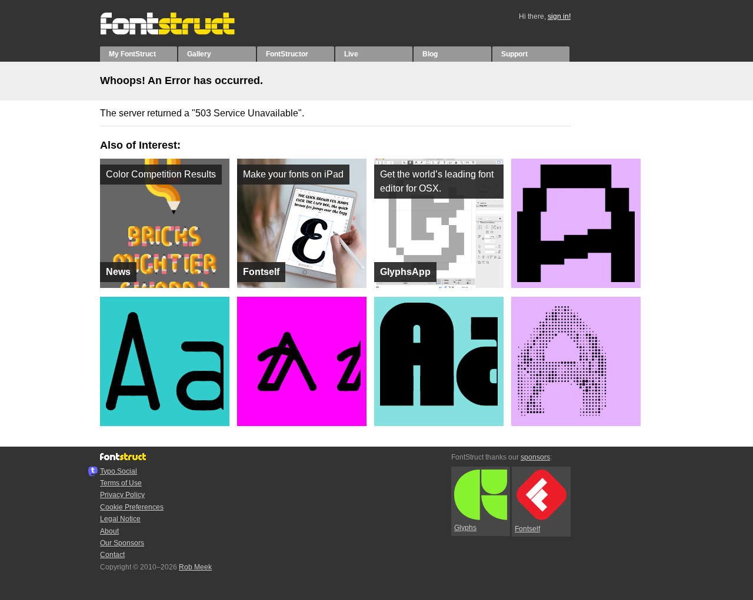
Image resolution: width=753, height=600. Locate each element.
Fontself (527, 529)
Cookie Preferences (132, 507)
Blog (430, 54)
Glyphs (465, 528)
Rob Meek (195, 567)
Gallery (199, 54)
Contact (112, 555)
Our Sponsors (122, 543)
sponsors (535, 457)
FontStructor (287, 54)
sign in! (559, 16)
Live (351, 54)
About (109, 531)
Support (514, 54)
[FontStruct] (179, 32)
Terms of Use (121, 483)
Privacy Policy (122, 495)
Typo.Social (118, 471)
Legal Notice (120, 519)
